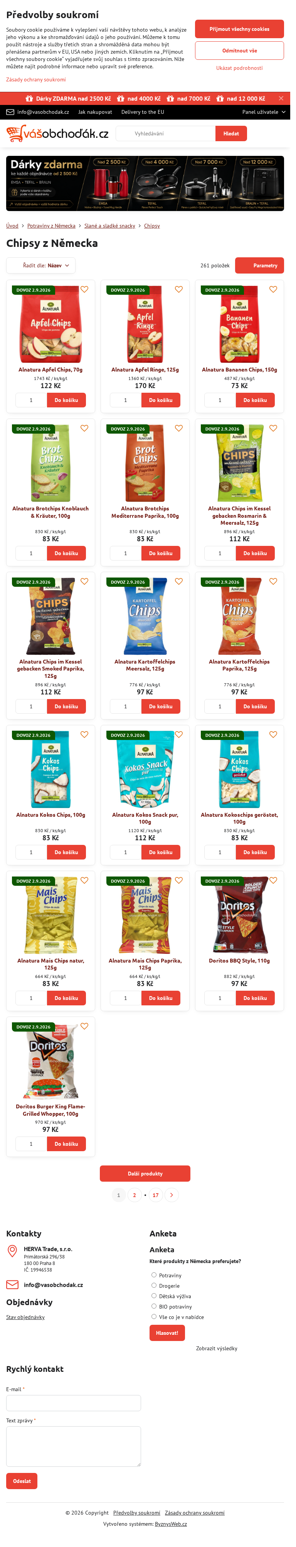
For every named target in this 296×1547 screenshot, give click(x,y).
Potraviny (170, 1275)
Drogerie (169, 1285)
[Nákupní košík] (262, 133)
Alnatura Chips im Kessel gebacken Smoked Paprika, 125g (50, 668)
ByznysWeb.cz (171, 1523)
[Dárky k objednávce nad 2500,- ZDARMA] (145, 184)
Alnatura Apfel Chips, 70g (50, 369)
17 (156, 1195)
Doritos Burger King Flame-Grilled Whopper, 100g (50, 1110)
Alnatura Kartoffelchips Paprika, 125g (239, 665)
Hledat (231, 133)
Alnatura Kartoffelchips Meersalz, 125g (144, 665)
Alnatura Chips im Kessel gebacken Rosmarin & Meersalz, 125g (239, 515)
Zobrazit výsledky (216, 1348)
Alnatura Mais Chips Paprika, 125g (145, 964)
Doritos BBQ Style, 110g (239, 960)
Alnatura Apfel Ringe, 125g (145, 369)
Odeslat (22, 1481)
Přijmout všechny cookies (239, 28)
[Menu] (281, 133)
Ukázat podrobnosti (239, 67)
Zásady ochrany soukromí (195, 1512)
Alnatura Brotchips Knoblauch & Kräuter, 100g (50, 512)
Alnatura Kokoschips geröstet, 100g (239, 818)
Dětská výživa (174, 1296)
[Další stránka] (172, 1195)
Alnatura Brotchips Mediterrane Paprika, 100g (145, 512)
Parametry (265, 265)
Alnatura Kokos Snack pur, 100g (145, 818)
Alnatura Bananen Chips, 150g (239, 369)
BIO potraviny (175, 1306)
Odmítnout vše (239, 50)
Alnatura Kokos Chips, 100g (50, 814)
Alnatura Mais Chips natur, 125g (50, 964)
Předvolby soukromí (136, 1512)
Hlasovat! (167, 1332)
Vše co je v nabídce (181, 1317)
